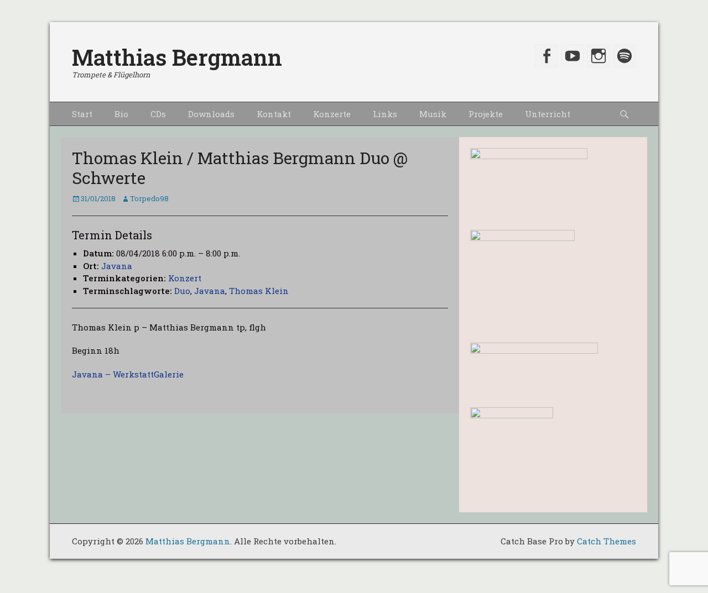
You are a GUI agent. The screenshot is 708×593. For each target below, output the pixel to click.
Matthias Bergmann (177, 57)
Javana (116, 265)
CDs (158, 113)
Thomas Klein (259, 290)
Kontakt (274, 113)
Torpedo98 (149, 198)
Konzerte (332, 113)
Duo (182, 290)
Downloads (211, 113)
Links (385, 113)
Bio (121, 113)
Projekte (485, 113)
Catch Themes (606, 541)
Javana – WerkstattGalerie (129, 374)
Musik (432, 113)
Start (82, 113)
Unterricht (547, 113)
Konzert (184, 278)
